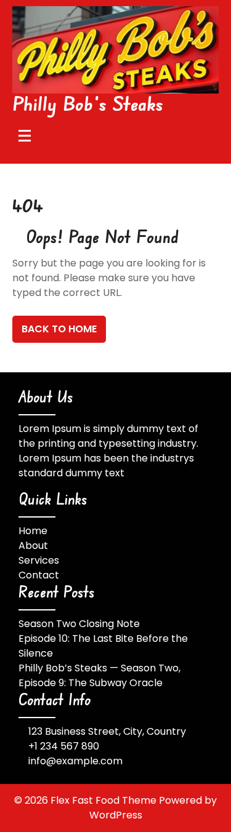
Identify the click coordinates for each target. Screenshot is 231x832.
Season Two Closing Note (79, 624)
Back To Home (59, 329)
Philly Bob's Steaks (88, 103)
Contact (38, 575)
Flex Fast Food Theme (105, 800)
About (33, 545)
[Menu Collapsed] (24, 135)
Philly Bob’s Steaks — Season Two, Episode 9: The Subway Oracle (99, 675)
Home (32, 531)
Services (38, 560)
